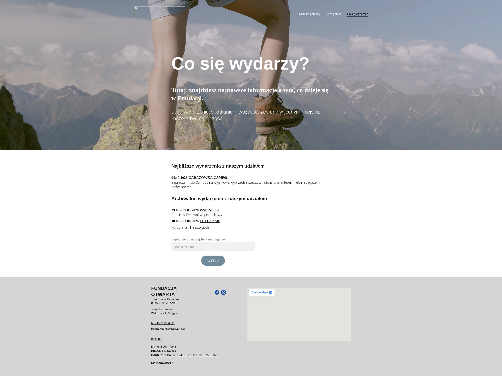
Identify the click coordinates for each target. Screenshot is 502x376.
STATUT (156, 339)
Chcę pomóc (333, 14)
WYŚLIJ (213, 260)
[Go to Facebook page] (217, 292)
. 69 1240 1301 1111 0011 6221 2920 (194, 355)
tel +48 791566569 (163, 323)
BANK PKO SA (161, 355)
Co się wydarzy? (357, 14)
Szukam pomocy (309, 14)
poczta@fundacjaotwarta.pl (168, 328)
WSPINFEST (210, 210)
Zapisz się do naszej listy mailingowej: (199, 239)
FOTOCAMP (210, 221)
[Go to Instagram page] (223, 292)
